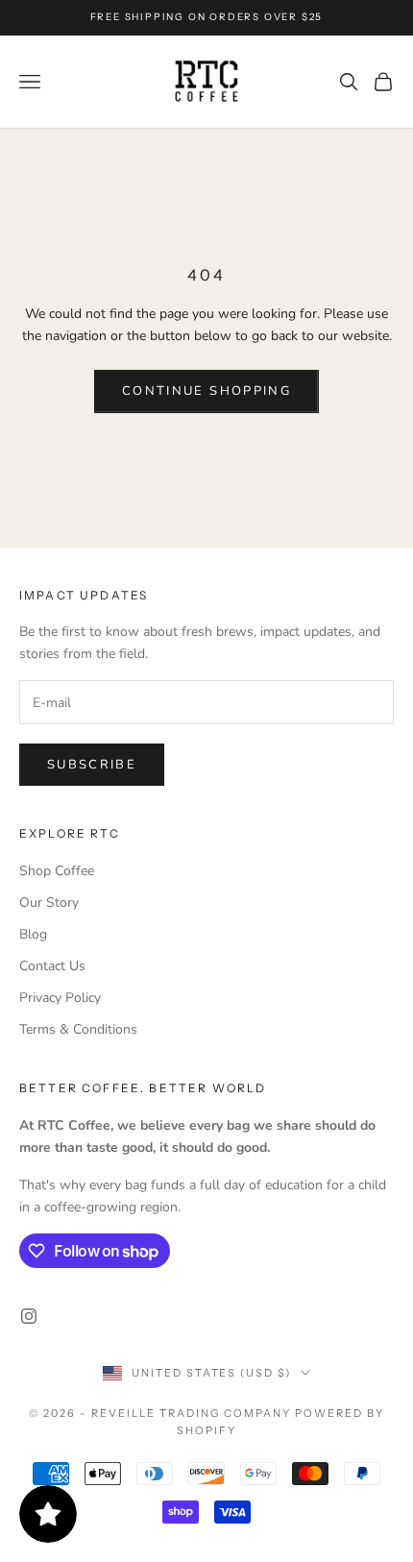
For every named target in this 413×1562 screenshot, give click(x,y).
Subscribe (91, 764)
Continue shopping (206, 391)
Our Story (49, 902)
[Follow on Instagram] (28, 1316)
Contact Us (52, 966)
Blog (33, 934)
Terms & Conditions (78, 1029)
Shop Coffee (56, 871)
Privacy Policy (60, 997)
